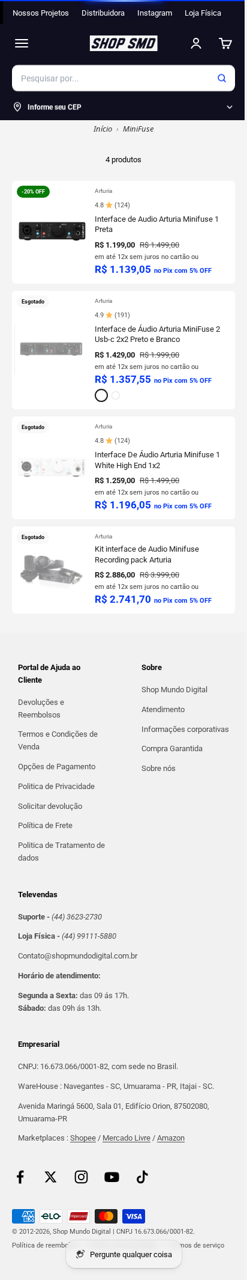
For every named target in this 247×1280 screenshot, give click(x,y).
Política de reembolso (44, 1245)
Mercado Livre (126, 1137)
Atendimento (163, 709)
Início (103, 129)
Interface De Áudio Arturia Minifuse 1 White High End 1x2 (157, 460)
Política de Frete (45, 825)
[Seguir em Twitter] (51, 1177)
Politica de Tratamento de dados (61, 851)
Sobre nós (158, 768)
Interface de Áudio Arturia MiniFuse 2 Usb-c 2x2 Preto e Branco (157, 334)
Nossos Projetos (41, 12)
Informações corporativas (185, 729)
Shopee (83, 1137)
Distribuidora (103, 12)
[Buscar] (222, 78)
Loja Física (203, 12)
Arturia (103, 190)
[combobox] (123, 78)
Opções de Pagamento (56, 766)
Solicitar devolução (50, 806)
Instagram (154, 12)
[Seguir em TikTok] (142, 1177)
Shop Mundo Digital (174, 689)
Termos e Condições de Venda (58, 740)
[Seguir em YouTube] (112, 1177)
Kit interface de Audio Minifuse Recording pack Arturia (147, 554)
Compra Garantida (172, 748)
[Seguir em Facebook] (20, 1177)
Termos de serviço (196, 1245)
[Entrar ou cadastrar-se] (196, 43)
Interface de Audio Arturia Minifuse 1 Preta (157, 224)
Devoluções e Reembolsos (41, 708)
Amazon (171, 1137)
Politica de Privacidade (56, 786)
